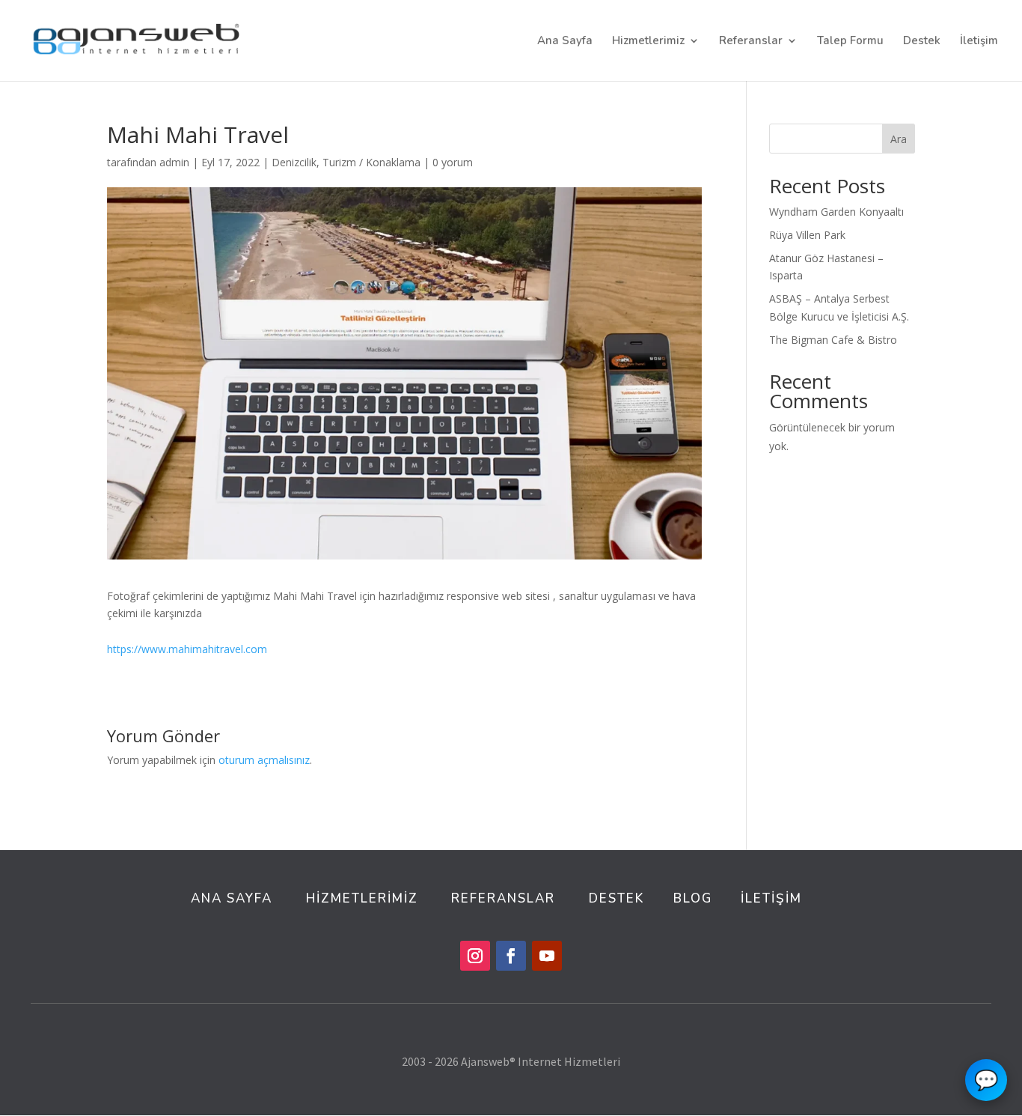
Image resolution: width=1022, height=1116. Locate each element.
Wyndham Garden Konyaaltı (836, 211)
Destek (921, 41)
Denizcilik (294, 162)
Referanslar (751, 41)
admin (174, 162)
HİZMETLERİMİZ (364, 898)
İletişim (979, 41)
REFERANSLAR (503, 898)
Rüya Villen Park (807, 235)
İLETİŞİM (771, 898)
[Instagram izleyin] (475, 956)
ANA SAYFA (231, 898)
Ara (898, 139)
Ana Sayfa (565, 41)
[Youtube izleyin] (547, 956)
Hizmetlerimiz (648, 41)
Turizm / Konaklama (371, 162)
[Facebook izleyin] (511, 956)
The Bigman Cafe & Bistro (833, 340)
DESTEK (616, 898)
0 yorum (452, 162)
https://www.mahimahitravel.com (187, 649)
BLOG (692, 898)
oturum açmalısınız (264, 760)
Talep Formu (850, 41)
